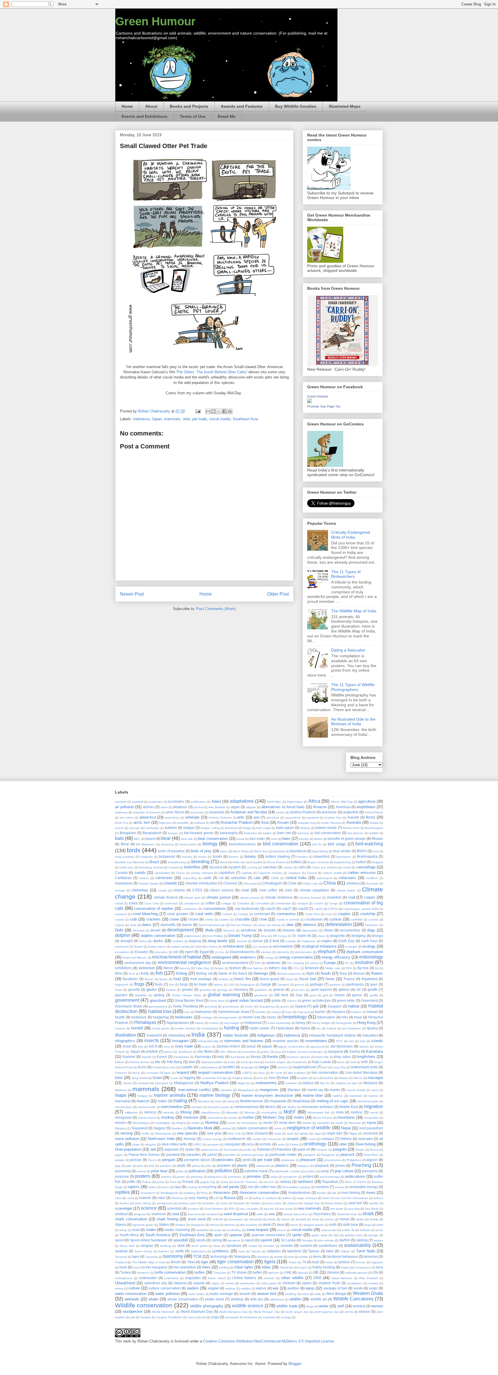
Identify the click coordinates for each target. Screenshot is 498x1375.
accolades (176, 801)
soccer (281, 1230)
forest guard (269, 979)
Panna (374, 1149)
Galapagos (247, 984)
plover (340, 1165)
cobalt (119, 903)
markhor (337, 1095)
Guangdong (267, 1006)
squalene (234, 1240)
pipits (181, 1165)
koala (231, 1062)
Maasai (343, 1077)
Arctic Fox (121, 822)
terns (317, 1256)
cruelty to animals (288, 919)
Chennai (230, 883)
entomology (371, 956)
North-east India (161, 1139)
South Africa (129, 1235)
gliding (159, 995)
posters (142, 1176)
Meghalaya (301, 1101)
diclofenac (249, 930)
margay (142, 1095)
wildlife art (318, 1299)
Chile (292, 883)
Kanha (355, 1051)
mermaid (196, 1107)
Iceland (331, 1028)
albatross (180, 807)
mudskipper (163, 1122)
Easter (138, 946)
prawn (181, 1176)
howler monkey (185, 1028)
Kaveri (162, 1056)
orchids (265, 1144)
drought (126, 941)
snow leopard (257, 1230)
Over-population (128, 1149)
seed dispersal (236, 1214)
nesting (126, 1133)
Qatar (224, 1181)
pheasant (308, 1160)
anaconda (197, 812)
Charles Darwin (149, 883)
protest (308, 1176)
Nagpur (159, 1128)
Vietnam (288, 1283)
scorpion (193, 1208)
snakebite (202, 1230)
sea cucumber (249, 1208)
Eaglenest (308, 941)
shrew (344, 1219)
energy (269, 957)
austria (374, 822)
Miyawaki (232, 1112)
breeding (200, 861)
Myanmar (355, 1122)
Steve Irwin (127, 1245)
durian (258, 941)
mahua (308, 1083)
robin (118, 1198)
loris (272, 1077)
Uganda (302, 1272)
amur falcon (175, 812)
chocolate (372, 883)
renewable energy (363, 1187)
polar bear (159, 1171)
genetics (205, 989)
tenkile (278, 1256)
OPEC (197, 1144)
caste (207, 878)
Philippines (354, 1160)
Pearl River (371, 1154)
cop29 (318, 908)
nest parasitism (371, 1128)
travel (136, 1267)
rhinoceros (222, 1192)
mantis (335, 1090)
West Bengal (336, 1294)
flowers (377, 973)
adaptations (242, 801)
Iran (351, 1041)
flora (343, 973)
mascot (143, 1101)
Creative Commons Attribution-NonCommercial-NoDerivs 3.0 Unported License (268, 1341)
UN (375, 1272)
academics (155, 801)
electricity (283, 952)
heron (271, 1017)
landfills (229, 1067)
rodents (145, 1198)
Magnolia (244, 1083)
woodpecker (133, 1311)
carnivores (164, 878)
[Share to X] (219, 411)
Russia (229, 1198)
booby (202, 856)
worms (349, 1311)
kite (157, 1062)
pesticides (224, 1160)
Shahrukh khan (347, 1214)
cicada (162, 890)
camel (347, 867)
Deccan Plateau (241, 925)
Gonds (339, 995)
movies (120, 1122)
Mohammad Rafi (319, 1112)
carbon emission (361, 872)
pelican (136, 1160)
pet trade (199, 419)
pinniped (165, 1165)
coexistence (192, 903)
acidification (198, 801)
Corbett (227, 914)
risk (334, 1192)
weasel (245, 1294)
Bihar (125, 844)
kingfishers (366, 1056)
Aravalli (353, 817)
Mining (185, 1112)
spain (218, 1235)
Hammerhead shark (233, 1012)
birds (133, 850)
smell (379, 1224)
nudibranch (237, 1139)
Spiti (336, 1235)
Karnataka (374, 1051)
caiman (288, 867)
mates (162, 1101)
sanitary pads (187, 1203)
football (223, 979)
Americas (343, 807)
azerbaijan (152, 827)
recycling (209, 1187)
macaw (127, 1083)
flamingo (261, 973)
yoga (215, 1317)
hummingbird (209, 1028)
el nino (219, 952)
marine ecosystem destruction (267, 1095)
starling (362, 1240)
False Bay (202, 968)
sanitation (208, 1203)
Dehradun (371, 925)
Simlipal (180, 1224)
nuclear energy (212, 1139)
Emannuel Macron (134, 957)
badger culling (210, 827)
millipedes (131, 1112)
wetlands (131, 1299)
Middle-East (348, 1107)
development (180, 929)
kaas (278, 1051)
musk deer (287, 1122)
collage (226, 903)
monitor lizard (147, 1117)
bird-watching (369, 843)
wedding (290, 1294)
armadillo (183, 822)
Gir (358, 989)
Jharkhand (185, 1051)
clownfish (334, 897)
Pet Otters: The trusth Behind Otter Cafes (212, 372)
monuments (215, 1117)
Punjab (188, 1181)
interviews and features (243, 1041)
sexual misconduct (296, 1214)
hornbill (137, 1028)
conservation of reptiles (153, 908)
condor (318, 903)
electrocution (303, 952)
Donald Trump (240, 935)
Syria (241, 1251)
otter (186, 419)
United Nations (244, 1278)
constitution (189, 908)
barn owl (284, 833)
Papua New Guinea (144, 1154)
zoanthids (269, 1317)
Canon (180, 872)
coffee (210, 903)
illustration (125, 1035)
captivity (247, 872)
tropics (345, 1267)
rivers (371, 1192)
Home (127, 106)
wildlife (295, 1299)
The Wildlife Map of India (353, 611)
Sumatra (268, 1245)
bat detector (356, 833)
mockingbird (269, 1112)
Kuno (142, 1067)
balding (305, 827)
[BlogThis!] (213, 411)
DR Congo (280, 935)
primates (254, 1176)
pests (247, 1160)
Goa (299, 995)
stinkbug (165, 1245)
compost (302, 903)
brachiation (343, 856)
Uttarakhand (125, 1283)
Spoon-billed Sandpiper (148, 1240)
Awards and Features (242, 106)
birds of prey (201, 851)
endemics (248, 957)
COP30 (333, 908)
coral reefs (204, 914)
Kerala (272, 1056)
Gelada (171, 989)
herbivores (184, 1017)
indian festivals (235, 1035)
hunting (231, 1027)
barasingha (229, 833)
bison (223, 851)
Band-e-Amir (351, 827)
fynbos (218, 984)
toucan (360, 1262)
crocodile (242, 919)
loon (260, 1077)
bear (166, 838)
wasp (309, 1288)
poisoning (123, 1171)
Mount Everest (322, 1117)
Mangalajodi (246, 1090)
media (231, 1101)
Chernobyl (250, 883)
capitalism (227, 872)
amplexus (121, 812)
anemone (329, 812)
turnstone (143, 1272)
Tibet (191, 1262)
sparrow (235, 1235)
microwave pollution (317, 1107)
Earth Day (346, 941)
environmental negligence (184, 962)
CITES (197, 890)
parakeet (173, 1154)
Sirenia (214, 1224)
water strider (196, 1294)
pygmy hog (207, 1181)
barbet (267, 833)
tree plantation (184, 1267)
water (373, 1288)
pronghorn (290, 1176)
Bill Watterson (145, 844)
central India (295, 878)
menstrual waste (368, 1101)
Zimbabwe (250, 1317)
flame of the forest (233, 973)
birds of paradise (171, 851)
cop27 (287, 908)
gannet (299, 984)
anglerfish (351, 812)
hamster (260, 1012)
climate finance (166, 897)
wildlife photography (206, 1306)
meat (218, 1101)
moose (232, 1117)
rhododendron (299, 1192)
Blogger (294, 1363)
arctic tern (141, 822)
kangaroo (335, 1051)
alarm (164, 807)
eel (175, 952)
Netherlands (163, 1133)
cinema (179, 890)
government (127, 1000)
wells (317, 1294)
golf (325, 995)
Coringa (243, 914)
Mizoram (249, 1112)
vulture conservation (165, 1288)
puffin (131, 1181)
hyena (305, 1028)
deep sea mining (269, 925)
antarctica (147, 817)
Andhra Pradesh (303, 812)
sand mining (143, 1203)
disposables (310, 930)
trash (123, 1267)
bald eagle (263, 827)
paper (119, 1154)
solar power (329, 1230)
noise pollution (127, 1139)
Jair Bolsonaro (341, 1046)
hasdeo (356, 1012)
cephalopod (324, 878)
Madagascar (184, 1083)
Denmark (139, 930)
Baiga (247, 827)
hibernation (326, 1017)
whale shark (214, 1299)
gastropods (355, 984)
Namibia (176, 1128)
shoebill (301, 1219)
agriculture (367, 801)
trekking (224, 1267)
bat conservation (328, 833)
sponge (373, 1235)
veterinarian (247, 1283)
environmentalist (235, 963)
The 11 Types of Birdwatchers (346, 574)
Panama (321, 1149)
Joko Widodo (228, 1051)
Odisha (346, 1139)
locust (174, 1077)
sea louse (286, 1208)
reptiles (122, 1192)
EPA (258, 963)
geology (222, 989)
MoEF (290, 1111)
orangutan (233, 1144)
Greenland (369, 1000)
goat (313, 995)
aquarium (312, 817)
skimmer (229, 1224)
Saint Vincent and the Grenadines (345, 1198)
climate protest (249, 897)
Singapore (198, 1224)
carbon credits (332, 872)
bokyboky (146, 856)
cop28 (303, 908)
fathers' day (278, 968)
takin (330, 1251)
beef (274, 838)
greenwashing (157, 1006)
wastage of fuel (335, 1288)
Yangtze (145, 1317)
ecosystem (122, 952)
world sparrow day (326, 1311)
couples (344, 914)
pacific (247, 1149)
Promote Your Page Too (323, 406)
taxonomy (173, 1256)
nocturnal (370, 1133)
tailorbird (294, 1251)
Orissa (294, 1144)
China (329, 882)
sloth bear (350, 1224)
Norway (190, 1139)
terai (291, 1256)
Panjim (359, 1149)
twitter (257, 1272)
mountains (346, 1117)
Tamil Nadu (365, 1251)
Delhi (119, 930)
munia (231, 1122)
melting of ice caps (332, 1101)
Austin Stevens (331, 822)
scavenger (123, 1208)
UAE (287, 1272)
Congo (333, 903)
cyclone (373, 919)
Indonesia (141, 419)
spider (297, 1235)
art (212, 822)
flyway (163, 979)
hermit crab (252, 1017)
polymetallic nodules (286, 1171)
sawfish (374, 1203)
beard (240, 838)
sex (272, 1214)
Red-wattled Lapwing (296, 1187)
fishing (181, 973)
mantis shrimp (356, 1090)
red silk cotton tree (262, 1187)
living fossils (139, 1077)
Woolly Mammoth (163, 1311)
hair (186, 1012)
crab (133, 919)
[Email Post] (197, 411)
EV (347, 963)
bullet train (127, 867)
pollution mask (256, 1171)
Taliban (345, 1251)
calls (301, 867)
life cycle (276, 1072)
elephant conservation (364, 952)
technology (219, 1256)
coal (351, 897)
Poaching (361, 1165)
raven (165, 1187)
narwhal (226, 1128)
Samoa (124, 1203)
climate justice (218, 897)
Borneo (234, 856)
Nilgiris (353, 1133)
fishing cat (204, 973)
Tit (304, 1262)
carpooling (190, 878)
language (247, 1067)
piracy (196, 1165)
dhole (209, 930)
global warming (224, 994)
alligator (251, 807)
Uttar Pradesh (368, 1278)
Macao (358, 1077)
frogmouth (122, 984)
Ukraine (333, 1272)
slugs (367, 1224)
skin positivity (248, 1224)
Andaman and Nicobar (248, 812)
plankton (224, 1165)
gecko (151, 989)
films (118, 973)
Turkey (125, 1272)
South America (157, 1235)
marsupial (123, 1101)
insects (151, 1040)
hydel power (259, 1028)
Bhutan (377, 838)
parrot (212, 1154)
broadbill (256, 862)
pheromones (333, 1160)
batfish (373, 833)
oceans (293, 1139)
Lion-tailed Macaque (361, 1072)
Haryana (338, 1012)
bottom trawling (277, 856)
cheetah (170, 883)
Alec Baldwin (216, 807)
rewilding (189, 1192)
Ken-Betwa (238, 1056)
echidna (212, 946)
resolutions (148, 1192)
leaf (324, 1067)
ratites (152, 1187)
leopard (183, 1072)
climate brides (346, 890)
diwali (328, 930)
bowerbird (321, 856)
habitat (353, 1006)
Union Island (217, 1278)
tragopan (377, 1262)
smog (123, 1230)
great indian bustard (246, 1000)
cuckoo (335, 919)
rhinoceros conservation (259, 1192)
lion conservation (325, 1072)
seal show (194, 1214)
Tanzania (121, 1256)
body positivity (124, 856)
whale (153, 1299)
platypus (303, 1165)
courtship (367, 914)
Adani (216, 801)
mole (340, 1112)
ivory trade (184, 1046)
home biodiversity (278, 1022)
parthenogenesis (252, 1154)
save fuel (355, 1203)
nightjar (303, 1133)
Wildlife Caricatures (353, 1298)
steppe (378, 1240)
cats (257, 878)
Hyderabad (285, 1028)
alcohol (198, 807)
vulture (134, 1288)
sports (201, 1240)
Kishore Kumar (139, 1062)
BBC (137, 838)
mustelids (323, 1122)
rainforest (305, 1181)
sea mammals (309, 1208)
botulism (302, 856)
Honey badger (321, 1022)
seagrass (140, 1214)
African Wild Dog (342, 801)
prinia (274, 1176)
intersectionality (208, 1041)
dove (264, 935)
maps (120, 1095)
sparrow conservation (268, 1235)
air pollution (124, 807)
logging (189, 1077)
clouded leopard (310, 897)
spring (217, 1240)
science (149, 1208)
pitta (208, 1165)
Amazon (320, 807)
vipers (307, 1283)
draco (321, 935)
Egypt (204, 952)
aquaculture (293, 817)
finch (132, 973)
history (199, 1022)
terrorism (371, 1256)
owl (153, 1149)
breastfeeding (177, 862)
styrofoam (234, 1245)
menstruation (123, 1107)
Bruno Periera (276, 862)
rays (177, 1187)
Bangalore (128, 833)
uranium (269, 1278)
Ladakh (187, 1067)
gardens (335, 984)
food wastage (201, 979)
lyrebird (328, 1077)
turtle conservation (170, 1272)
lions (119, 1077)
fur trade (200, 984)
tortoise (344, 1262)
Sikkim (164, 1224)
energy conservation (296, 957)
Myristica (120, 1128)
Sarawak (239, 1203)
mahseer (291, 1083)
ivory (167, 1046)
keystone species (298, 1056)
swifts (179, 1251)
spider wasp (319, 1235)
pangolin (340, 1149)
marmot (373, 1095)
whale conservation (182, 1299)
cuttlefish (357, 919)
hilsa (358, 1017)
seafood (121, 1214)
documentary (350, 930)
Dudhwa (177, 941)
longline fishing (242, 1077)
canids (140, 872)
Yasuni (191, 1317)
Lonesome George (214, 1077)
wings (310, 1306)
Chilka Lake (310, 883)
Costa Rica (312, 914)
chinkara (353, 883)
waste (358, 1288)
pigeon (372, 1160)
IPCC (339, 1041)
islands (377, 1041)
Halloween (203, 1012)
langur (264, 1067)
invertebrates (316, 1041)
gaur (374, 984)
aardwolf (137, 801)
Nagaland (139, 1128)
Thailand (121, 1262)
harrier (320, 1012)
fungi (184, 984)
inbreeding (176, 1035)
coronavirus (286, 914)
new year (214, 1133)
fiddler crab (332, 968)
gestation (261, 989)
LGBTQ (247, 1072)
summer (286, 1245)
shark (368, 1213)
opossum (213, 1144)
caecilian (270, 867)
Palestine (284, 1149)
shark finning (167, 1219)
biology (210, 843)
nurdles (257, 1139)
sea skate (336, 1208)
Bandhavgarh (374, 827)
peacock (348, 1154)
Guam (249, 1006)
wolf (340, 1306)
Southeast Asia (245, 419)
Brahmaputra (367, 856)
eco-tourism (283, 946)
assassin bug (307, 822)
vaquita (199, 1283)
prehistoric (235, 1176)
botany (250, 856)
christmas (140, 890)
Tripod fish (286, 1267)
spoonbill (180, 1240)
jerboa (168, 1051)
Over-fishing (365, 1144)
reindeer (322, 1187)
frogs (139, 984)
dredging (358, 935)
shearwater (236, 1219)
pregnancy (215, 1176)
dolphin (122, 935)
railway (285, 1181)
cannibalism (162, 872)
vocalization (355, 1283)
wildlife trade (286, 1306)
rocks (130, 1198)
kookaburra (299, 1062)
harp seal (303, 1012)
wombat (359, 1306)
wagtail (213, 1288)
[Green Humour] (309, 401)
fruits (159, 984)
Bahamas (231, 827)
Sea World (372, 1208)
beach (150, 838)
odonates (365, 1139)
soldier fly (348, 1230)
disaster (270, 930)
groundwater (230, 1006)
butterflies (192, 867)
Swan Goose (143, 1251)
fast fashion (255, 968)
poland (141, 1171)
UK (315, 1272)
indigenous (266, 1035)
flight (310, 973)
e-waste (291, 941)
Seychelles (322, 1214)
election (266, 952)
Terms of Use (192, 116)
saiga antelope (307, 1198)
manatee (226, 1090)
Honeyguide (344, 1022)
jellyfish (152, 1051)
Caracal (312, 872)
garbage (316, 984)
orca (250, 1144)
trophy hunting (323, 1267)
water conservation (130, 1293)
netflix (145, 1133)
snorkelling (234, 1230)
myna (371, 1122)
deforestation (338, 924)
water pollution (167, 1293)
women (377, 1306)
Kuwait (156, 1067)
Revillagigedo (169, 1192)
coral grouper (177, 914)
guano (284, 1006)
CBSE (275, 878)
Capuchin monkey (270, 872)
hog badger (231, 1022)
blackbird (279, 851)
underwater (148, 1278)
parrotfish (229, 1154)
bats (119, 838)
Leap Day (339, 1067)
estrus (314, 963)
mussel (306, 1122)
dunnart (242, 941)
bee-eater (257, 838)
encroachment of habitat (176, 956)
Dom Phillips (215, 935)
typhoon (273, 1272)
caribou (144, 878)
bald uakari (285, 827)
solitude (365, 1230)
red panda (231, 1187)
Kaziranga (203, 1056)
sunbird (306, 1245)
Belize (318, 838)
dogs (371, 930)
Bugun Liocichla (318, 862)
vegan (215, 1283)
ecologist (351, 946)
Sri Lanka (288, 1240)
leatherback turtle (364, 1067)
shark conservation (131, 1219)
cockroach (171, 903)
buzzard (216, 867)
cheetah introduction (201, 883)
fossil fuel (307, 979)
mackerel (144, 1083)
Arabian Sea (333, 817)
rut (246, 1198)
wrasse (364, 1311)
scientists (174, 1208)
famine (219, 968)
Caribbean (123, 878)
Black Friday (241, 851)
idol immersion (351, 1028)
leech (136, 1072)
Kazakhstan (181, 1056)
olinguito (150, 1144)
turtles (199, 1272)
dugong (195, 941)
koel (256, 1062)
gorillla (374, 995)
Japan (157, 419)
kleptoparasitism (211, 1062)
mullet (195, 1122)
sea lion (269, 1208)
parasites (193, 1154)
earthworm (122, 946)
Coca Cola (151, 903)
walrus (261, 1288)
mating (180, 1100)
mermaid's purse (218, 1107)
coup (328, 914)
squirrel (266, 1240)
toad (315, 1262)
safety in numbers (265, 1198)
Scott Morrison (213, 1208)
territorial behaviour (342, 1256)
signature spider (143, 1224)
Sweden (163, 1251)
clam (288, 890)
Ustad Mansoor (341, 1278)
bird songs (337, 844)
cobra (133, 903)
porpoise (122, 1176)
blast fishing (320, 851)
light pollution (297, 1072)
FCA (296, 968)
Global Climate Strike (186, 995)
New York (234, 1133)
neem (278, 1128)
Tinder (292, 1262)
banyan (173, 833)
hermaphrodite (227, 1017)
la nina (171, 1067)
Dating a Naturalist (348, 650)
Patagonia (328, 1154)
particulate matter (283, 1154)
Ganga (265, 984)
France (349, 979)
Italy (140, 1046)
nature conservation (252, 1128)
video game (269, 1283)
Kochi (244, 1062)
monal (374, 1112)
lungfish (302, 1077)
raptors (133, 1187)
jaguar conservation (291, 1046)
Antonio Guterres (220, 817)
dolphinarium (192, 935)
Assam (283, 822)
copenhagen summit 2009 (360, 908)
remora (339, 1187)
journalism (249, 1051)
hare (289, 1012)
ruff (216, 1198)
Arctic (371, 817)
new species (187, 1133)
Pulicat (146, 1181)
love (285, 1077)
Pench (152, 1160)
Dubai (143, 941)
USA (317, 1278)
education (161, 952)
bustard (174, 867)
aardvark (121, 801)
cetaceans (347, 878)
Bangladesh (152, 833)
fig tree (363, 968)
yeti (203, 1317)
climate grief (192, 897)
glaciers (121, 995)
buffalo (296, 862)
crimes (209, 919)
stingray (147, 1245)
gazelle (134, 989)
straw (216, 1245)
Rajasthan (330, 1181)
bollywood (167, 856)
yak (132, 1317)
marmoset (355, 1095)
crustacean (314, 919)
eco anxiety (260, 946)
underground (123, 1278)
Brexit (223, 862)
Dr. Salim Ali (301, 935)
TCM (197, 1256)
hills (345, 1017)
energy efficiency (336, 957)
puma (160, 1181)
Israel (127, 1046)
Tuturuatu (219, 1272)
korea (341, 1062)
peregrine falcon (197, 1160)
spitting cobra (354, 1235)
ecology (369, 946)
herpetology (294, 1016)
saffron (287, 1198)
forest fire (242, 979)
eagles (326, 941)
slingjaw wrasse (313, 1224)
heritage (206, 1017)
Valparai (180, 1283)
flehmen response (289, 973)
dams (146, 925)
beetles (304, 838)
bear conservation (213, 838)
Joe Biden (205, 1051)
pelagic (119, 1160)
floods (326, 973)
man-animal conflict (194, 1090)
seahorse (158, 1214)
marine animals (170, 1095)
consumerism (214, 908)
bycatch (235, 867)
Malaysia (370, 1083)
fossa (289, 979)
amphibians (366, 807)
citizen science (221, 890)
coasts (369, 897)
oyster (190, 1149)
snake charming (177, 1230)
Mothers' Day (274, 1117)
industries (370, 1035)
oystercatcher (209, 1149)
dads (133, 925)
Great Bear (217, 1000)
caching (252, 867)
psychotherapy (329, 1176)
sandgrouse (165, 1203)
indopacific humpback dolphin (332, 1035)
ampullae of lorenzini (146, 812)
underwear (171, 1278)
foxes (330, 979)
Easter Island (157, 946)
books (217, 856)
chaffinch (372, 878)
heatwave (138, 1017)
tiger (204, 1262)
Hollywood (253, 1022)
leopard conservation (215, 1072)
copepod (121, 914)
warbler (293, 1288)
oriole (281, 1144)
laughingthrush (304, 1067)
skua (280, 1224)
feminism (312, 968)
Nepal (346, 1128)
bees (286, 838)
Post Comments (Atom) (216, 609)
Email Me (226, 116)
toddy (329, 1262)
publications (355, 1176)
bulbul (361, 862)
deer (290, 925)
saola (224, 1203)
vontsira (373, 1283)
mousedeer (371, 1117)
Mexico (270, 1107)
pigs (117, 1165)
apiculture (272, 817)
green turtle (346, 1000)
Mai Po (325, 1083)
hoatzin (214, 1022)
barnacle (303, 833)
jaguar (267, 1046)
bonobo (187, 856)
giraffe (373, 989)
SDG (232, 1208)
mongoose (123, 1117)
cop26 (271, 908)
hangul (276, 1012)
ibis (318, 1028)
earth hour (369, 941)
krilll (364, 1062)
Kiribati (119, 1062)
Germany (241, 989)
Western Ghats (368, 1293)
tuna (379, 1267)
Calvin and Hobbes (324, 867)
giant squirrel (321, 989)
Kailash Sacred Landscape (305, 1051)
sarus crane (274, 1203)
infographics (125, 1041)
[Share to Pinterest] (230, 411)
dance (187, 925)
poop (325, 1171)
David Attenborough (212, 925)
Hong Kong (366, 1022)
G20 (231, 984)
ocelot (312, 1139)
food (177, 979)
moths (299, 1117)
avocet (119, 827)
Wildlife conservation (143, 1305)
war (275, 1288)
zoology (286, 1317)
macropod (161, 1083)
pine (140, 1165)
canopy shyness (202, 872)
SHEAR (218, 1219)
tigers (270, 1261)
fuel (171, 984)
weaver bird (266, 1293)
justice (265, 1051)
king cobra (342, 1056)
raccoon (268, 1181)
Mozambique (141, 1122)
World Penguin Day (267, 1311)
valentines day (155, 1283)
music (268, 1122)
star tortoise (326, 1240)
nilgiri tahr (335, 1133)
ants (240, 817)
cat (221, 878)
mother (248, 1117)
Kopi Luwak (321, 1062)
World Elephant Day (197, 1311)
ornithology (314, 1143)
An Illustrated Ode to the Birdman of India (353, 721)
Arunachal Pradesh (236, 822)
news (277, 1133)
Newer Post (132, 594)
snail (135, 1230)
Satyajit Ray (311, 1203)
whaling (237, 1299)
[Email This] (208, 411)
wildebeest (277, 1299)
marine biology (214, 1095)
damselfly (168, 925)
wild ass (256, 1299)
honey (300, 1022)
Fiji (376, 968)
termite (303, 1256)
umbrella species (356, 1272)
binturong (167, 844)
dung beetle (217, 941)
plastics (282, 1165)
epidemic (273, 963)
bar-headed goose (198, 833)
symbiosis (220, 1251)
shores (329, 1219)
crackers (153, 919)
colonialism (262, 903)
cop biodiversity (247, 908)
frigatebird (370, 979)
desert (155, 930)
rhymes (321, 1192)
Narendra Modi (200, 1128)
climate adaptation (314, 890)
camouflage (366, 867)
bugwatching (342, 862)
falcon (168, 968)
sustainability (357, 1245)
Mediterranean (251, 1101)
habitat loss (159, 1011)
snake (151, 1230)
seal (175, 1214)
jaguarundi (317, 1046)
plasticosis (263, 1165)
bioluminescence (242, 844)
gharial (278, 989)
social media (219, 419)
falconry (185, 968)
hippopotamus (178, 1022)
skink (267, 1224)
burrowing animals (151, 867)
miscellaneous (210, 1112)
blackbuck (298, 851)
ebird (198, 946)
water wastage (221, 1294)
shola (315, 1219)
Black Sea (261, 851)
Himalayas (145, 1022)
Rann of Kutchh (355, 1181)
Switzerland (198, 1251)
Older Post (278, 594)
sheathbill (255, 1219)
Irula (362, 1041)
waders (193, 1288)
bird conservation (281, 843)
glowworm (260, 995)
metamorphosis (247, 1107)
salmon (378, 1198)
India (198, 1034)
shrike (360, 1219)
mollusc (357, 1112)
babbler (171, 827)
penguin (168, 1160)
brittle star (239, 862)
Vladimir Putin (329, 1283)
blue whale (341, 851)
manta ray (315, 1090)
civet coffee (268, 890)
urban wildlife (292, 1278)
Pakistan (264, 1149)
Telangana (242, 1256)
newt (290, 1133)
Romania (178, 1198)
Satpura (292, 1203)
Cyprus (119, 925)
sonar (379, 1230)
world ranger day (297, 1311)
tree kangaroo (156, 1267)
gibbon (344, 989)
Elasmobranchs (242, 952)
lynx (315, 1077)
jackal (251, 1046)
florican (359, 973)
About (151, 106)
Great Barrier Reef (189, 1000)
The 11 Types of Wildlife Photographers (353, 687)
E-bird (274, 941)
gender (187, 989)
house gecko (161, 1028)
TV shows (239, 1272)
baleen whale (326, 827)
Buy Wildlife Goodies (295, 106)
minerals (168, 1112)
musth (339, 1122)
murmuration (249, 1122)
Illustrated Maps (345, 106)
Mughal (181, 1122)
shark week (197, 1219)
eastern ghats (180, 946)
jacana (206, 1046)
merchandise (171, 1107)
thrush (176, 1262)
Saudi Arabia (333, 1203)
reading (192, 1187)
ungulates (193, 1278)
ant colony (127, 817)
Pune (173, 1181)
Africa (314, 801)
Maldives (121, 1090)
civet (245, 890)
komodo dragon (275, 1062)
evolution (364, 962)
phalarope (288, 1160)
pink (151, 1165)
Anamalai (216, 812)
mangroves (269, 1090)
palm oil (304, 1149)
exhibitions (123, 968)
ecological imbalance (319, 946)
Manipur (294, 1090)
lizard (157, 1077)
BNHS (362, 851)
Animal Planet (374, 812)
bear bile (187, 838)
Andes (280, 812)
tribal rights (244, 1267)
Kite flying (174, 1062)
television (262, 1256)
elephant (326, 951)
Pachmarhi (231, 1149)
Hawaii (372, 1012)
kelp (220, 1056)
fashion (235, 968)
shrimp (374, 1219)
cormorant (262, 914)
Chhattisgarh (272, 883)
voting (119, 1288)
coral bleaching (145, 914)
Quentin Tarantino (246, 1181)
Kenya (256, 1056)
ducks (158, 941)
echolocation (233, 946)
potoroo (166, 1176)
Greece (292, 1000)
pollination (197, 1171)
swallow (121, 1251)
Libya (261, 1072)
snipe (218, 1230)
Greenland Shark (128, 1006)
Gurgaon (335, 1006)
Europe (330, 963)
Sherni (285, 1219)
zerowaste (232, 1317)
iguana (372, 1028)
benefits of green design (347, 838)
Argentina (165, 822)
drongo (377, 935)
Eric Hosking (295, 963)
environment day (137, 963)
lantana (283, 1067)
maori (374, 1090)
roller (161, 1198)
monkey (167, 1117)
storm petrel (199, 1245)
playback (322, 1165)
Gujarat (300, 1006)
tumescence (363, 1267)
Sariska (255, 1203)
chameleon (124, 883)
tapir (135, 1256)
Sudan (252, 1245)
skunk (294, 1224)
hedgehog (161, 1017)
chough (120, 890)
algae (235, 807)
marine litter (313, 1095)
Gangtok (283, 984)
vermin (229, 1283)
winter (324, 1306)
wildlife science (247, 1305)
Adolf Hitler (274, 801)
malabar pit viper (346, 1083)
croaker (224, 919)
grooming (211, 1006)
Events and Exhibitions (144, 116)
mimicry (150, 1112)
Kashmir (128, 1056)
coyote (119, 919)
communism (283, 903)
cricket (193, 919)
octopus (328, 1139)
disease (289, 930)
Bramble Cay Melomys (129, 862)
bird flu (317, 844)
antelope (192, 817)
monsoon (190, 1117)
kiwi (192, 1062)
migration (373, 1106)
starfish (344, 1240)
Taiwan (313, 1251)
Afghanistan (295, 801)
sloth (333, 1224)
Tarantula (152, 1256)
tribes (266, 1267)
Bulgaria (377, 862)
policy (180, 1171)
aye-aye (134, 827)
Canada (121, 872)
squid (249, 1240)
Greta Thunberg (185, 1006)
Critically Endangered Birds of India (350, 534)
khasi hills (322, 1056)
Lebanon (121, 1072)
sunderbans (327, 1245)
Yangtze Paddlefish (169, 1317)
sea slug (354, 1208)
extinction (147, 968)
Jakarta (364, 1046)
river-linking (351, 1192)
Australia (353, 822)
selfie (259, 1214)
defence (309, 925)
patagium (309, 1154)
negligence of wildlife (309, 1127)
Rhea (204, 1192)
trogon (303, 1267)
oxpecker (171, 1149)
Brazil (154, 862)
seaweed (212, 1214)
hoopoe (120, 1028)
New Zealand (257, 1133)
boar (376, 851)
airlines (148, 807)
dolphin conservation (158, 935)
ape (257, 817)
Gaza (118, 989)
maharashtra (266, 1083)
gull (315, 1006)
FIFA (349, 968)
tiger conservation (235, 1261)
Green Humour (155, 21)
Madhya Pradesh (214, 1083)
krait (353, 1062)
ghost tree (298, 989)
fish (159, 973)
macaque (375, 1077)
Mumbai (211, 1122)
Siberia (120, 1224)
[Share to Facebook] (224, 411)
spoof (119, 1240)
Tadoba (256, 1251)
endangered (221, 957)
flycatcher (130, 979)
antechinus (172, 817)
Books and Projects (189, 106)
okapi (135, 1144)
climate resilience (279, 897)
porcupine (370, 1171)
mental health (146, 1107)
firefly (145, 973)
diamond (229, 930)
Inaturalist (154, 1035)
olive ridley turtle (174, 1144)
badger (189, 827)
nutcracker (274, 1139)
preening (197, 1176)
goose (357, 995)
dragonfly (337, 935)
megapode (277, 1101)
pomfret (310, 1171)
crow (263, 919)
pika (129, 1165)
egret (189, 952)
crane (174, 919)
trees (206, 1267)
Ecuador (141, 952)
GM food (281, 995)
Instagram (180, 1041)
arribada (199, 822)
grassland (158, 1000)
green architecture (316, 1000)
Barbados (250, 833)
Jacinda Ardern (228, 1046)
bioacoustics (188, 844)
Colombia (243, 903)
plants (242, 1165)
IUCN (153, 1046)
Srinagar (307, 1240)
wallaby (245, 1288)
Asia (265, 822)
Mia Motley (289, 1107)
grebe (276, 1000)
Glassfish (141, 995)
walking (230, 1288)
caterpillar (238, 878)
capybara (294, 872)
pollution (223, 1170)
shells (271, 1219)
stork (181, 1245)
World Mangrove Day (233, 1311)
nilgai (317, 1133)
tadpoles (274, 1251)
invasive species (286, 1041)
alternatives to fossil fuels (283, 807)
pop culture (344, 1171)
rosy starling (198, 1198)
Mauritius (204, 1101)
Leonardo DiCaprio (158, 1072)
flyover (149, 979)
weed (305, 1294)
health (120, 1017)
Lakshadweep (208, 1067)
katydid (146, 1056)
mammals (172, 419)
